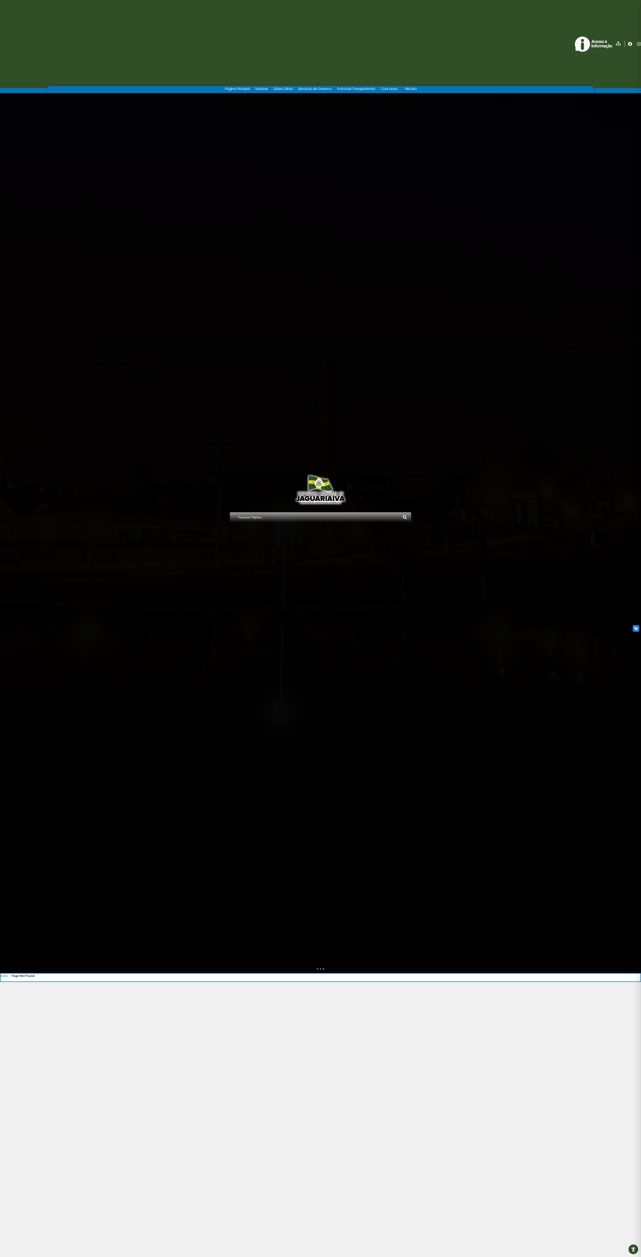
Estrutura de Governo (315, 88)
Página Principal (237, 88)
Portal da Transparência (356, 88)
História (410, 88)
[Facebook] (630, 44)
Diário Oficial (282, 88)
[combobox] (315, 517)
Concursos (389, 88)
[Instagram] (639, 44)
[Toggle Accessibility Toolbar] (633, 1249)
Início (4, 976)
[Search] (405, 517)
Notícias (261, 88)
